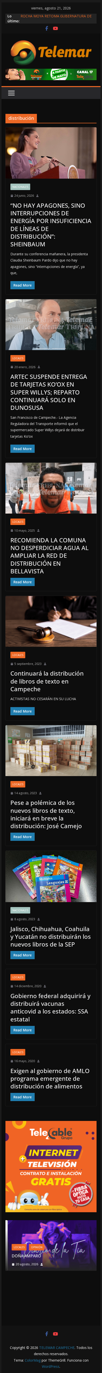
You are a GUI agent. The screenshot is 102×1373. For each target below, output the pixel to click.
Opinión (34, 1247)
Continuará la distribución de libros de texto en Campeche (47, 681)
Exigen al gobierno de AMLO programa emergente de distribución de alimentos (50, 1078)
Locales (17, 358)
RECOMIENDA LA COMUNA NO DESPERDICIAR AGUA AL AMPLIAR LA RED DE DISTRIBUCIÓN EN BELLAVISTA (49, 555)
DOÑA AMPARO (25, 1256)
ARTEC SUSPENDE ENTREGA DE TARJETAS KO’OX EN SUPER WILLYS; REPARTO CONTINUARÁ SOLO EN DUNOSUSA (48, 392)
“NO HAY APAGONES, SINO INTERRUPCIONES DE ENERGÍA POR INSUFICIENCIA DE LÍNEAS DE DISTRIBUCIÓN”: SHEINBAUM (50, 224)
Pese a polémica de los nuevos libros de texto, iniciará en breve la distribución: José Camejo (46, 814)
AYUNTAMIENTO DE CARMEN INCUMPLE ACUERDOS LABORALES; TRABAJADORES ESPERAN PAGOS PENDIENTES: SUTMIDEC (56, 17)
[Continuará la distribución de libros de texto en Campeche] (51, 621)
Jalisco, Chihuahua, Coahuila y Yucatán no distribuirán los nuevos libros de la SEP (50, 936)
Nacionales (20, 187)
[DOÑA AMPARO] (51, 1223)
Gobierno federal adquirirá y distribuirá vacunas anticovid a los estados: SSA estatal (50, 1007)
